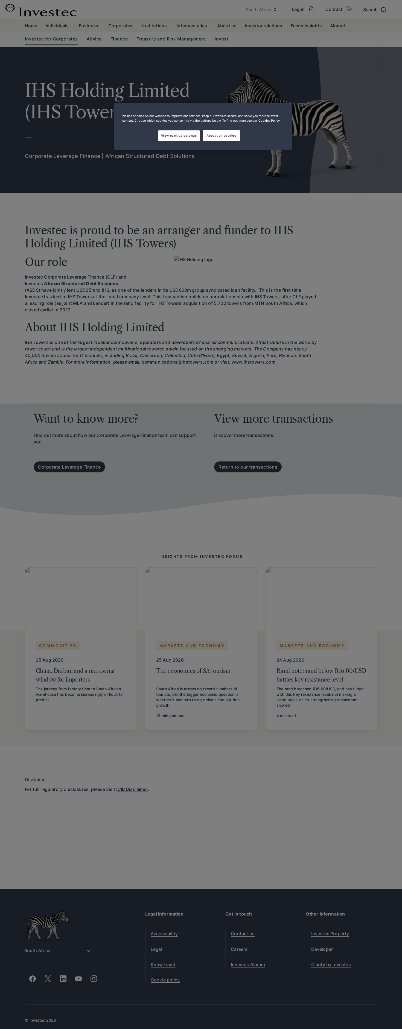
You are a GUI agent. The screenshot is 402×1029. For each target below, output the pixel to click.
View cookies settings (179, 136)
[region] (203, 126)
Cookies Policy (269, 120)
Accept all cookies (221, 136)
